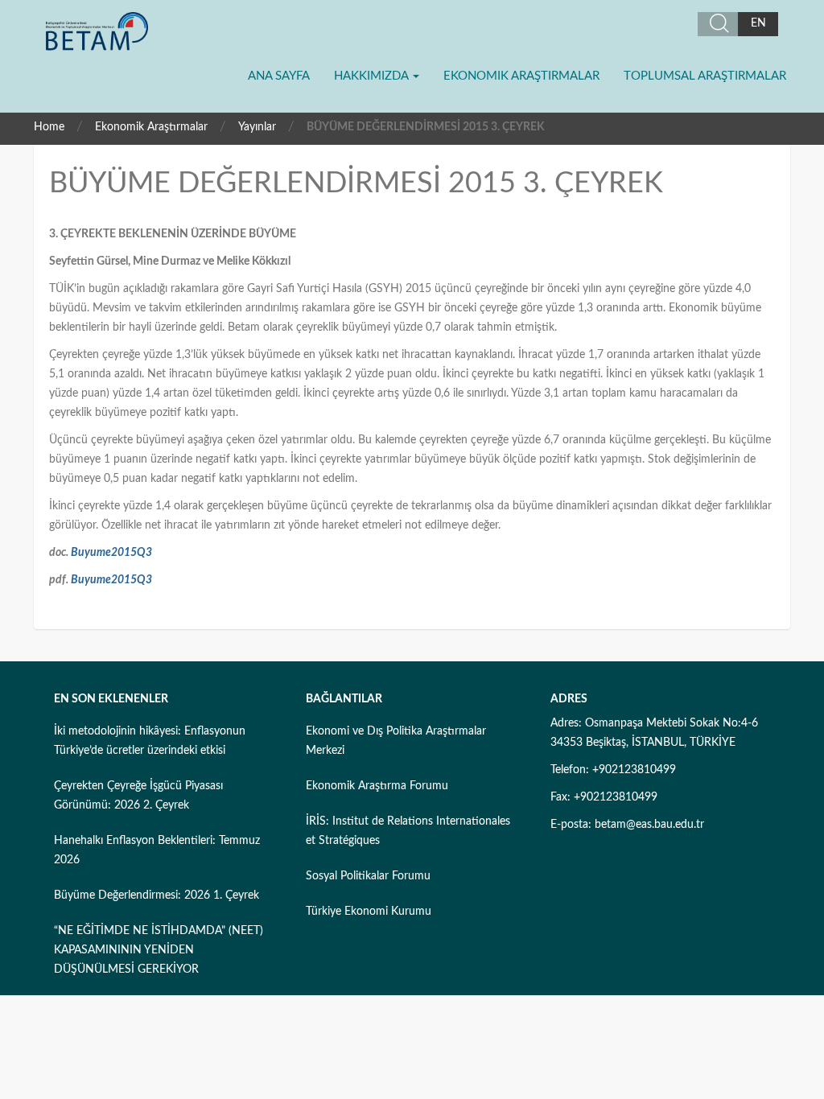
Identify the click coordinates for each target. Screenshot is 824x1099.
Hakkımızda (372, 76)
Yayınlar (257, 127)
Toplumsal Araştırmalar (705, 76)
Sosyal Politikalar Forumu (368, 876)
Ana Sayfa (279, 76)
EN (758, 23)
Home (49, 127)
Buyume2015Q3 (111, 552)
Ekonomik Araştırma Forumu (377, 786)
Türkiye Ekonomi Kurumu (368, 911)
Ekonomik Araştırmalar (521, 76)
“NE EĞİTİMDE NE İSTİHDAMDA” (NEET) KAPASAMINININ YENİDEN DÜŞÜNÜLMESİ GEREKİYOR (158, 950)
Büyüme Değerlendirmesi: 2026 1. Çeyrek (156, 895)
